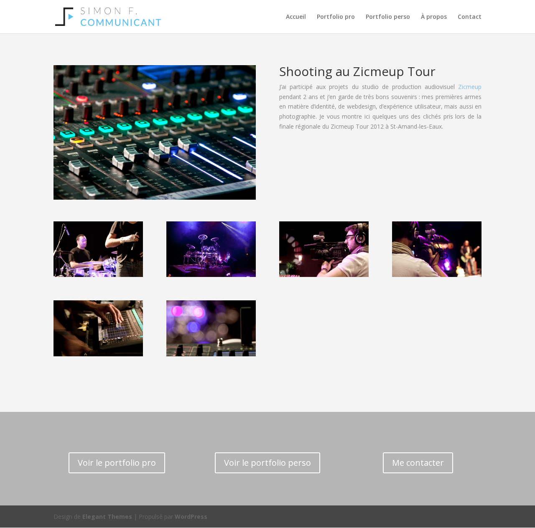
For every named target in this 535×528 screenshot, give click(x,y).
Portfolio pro (336, 17)
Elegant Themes (107, 516)
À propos (434, 17)
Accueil (296, 17)
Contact (470, 17)
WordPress (191, 516)
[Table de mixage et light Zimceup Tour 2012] (211, 354)
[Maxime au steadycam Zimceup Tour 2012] (324, 275)
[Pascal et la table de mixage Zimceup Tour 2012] (98, 354)
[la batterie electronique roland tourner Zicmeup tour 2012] (211, 275)
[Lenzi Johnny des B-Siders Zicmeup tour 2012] (98, 275)
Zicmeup (470, 87)
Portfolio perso (388, 17)
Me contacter (418, 462)
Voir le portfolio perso (267, 462)
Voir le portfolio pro (117, 462)
